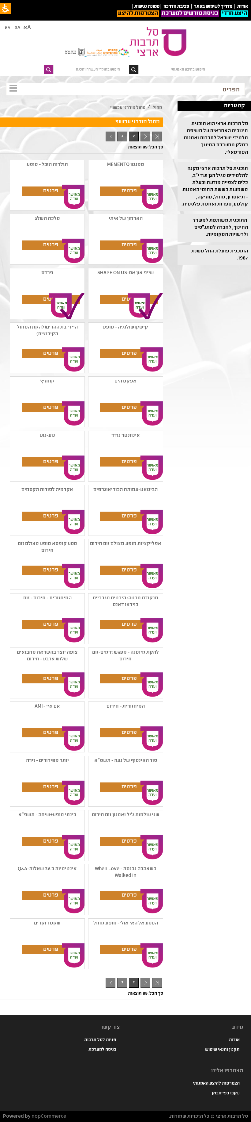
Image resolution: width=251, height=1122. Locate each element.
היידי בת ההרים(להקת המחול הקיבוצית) (47, 331)
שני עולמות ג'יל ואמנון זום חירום (125, 815)
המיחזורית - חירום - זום (47, 598)
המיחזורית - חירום (126, 706)
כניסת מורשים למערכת (190, 13)
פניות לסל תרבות (100, 1040)
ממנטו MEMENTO (125, 165)
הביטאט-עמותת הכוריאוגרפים (125, 490)
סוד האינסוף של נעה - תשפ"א (125, 761)
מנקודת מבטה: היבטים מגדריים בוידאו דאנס (125, 601)
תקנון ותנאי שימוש (222, 1049)
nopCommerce (49, 1117)
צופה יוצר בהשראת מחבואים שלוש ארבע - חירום (47, 656)
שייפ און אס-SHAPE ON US (125, 273)
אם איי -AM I (47, 706)
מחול (157, 108)
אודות (234, 1040)
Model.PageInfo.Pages (110, 136)
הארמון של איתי (126, 219)
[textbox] (172, 69)
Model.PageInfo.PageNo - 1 (143, 137)
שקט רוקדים (47, 923)
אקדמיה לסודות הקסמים (47, 490)
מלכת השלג (47, 219)
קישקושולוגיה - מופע (125, 327)
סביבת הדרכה (176, 6)
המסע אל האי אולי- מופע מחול (125, 923)
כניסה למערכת (102, 1049)
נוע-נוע (47, 436)
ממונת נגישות (146, 6)
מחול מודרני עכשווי (127, 108)
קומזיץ (47, 381)
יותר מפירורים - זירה (47, 761)
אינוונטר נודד (125, 436)
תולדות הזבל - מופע (47, 165)
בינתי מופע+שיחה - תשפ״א (47, 815)
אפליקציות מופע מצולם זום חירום (125, 544)
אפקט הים (125, 381)
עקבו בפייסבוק (226, 1093)
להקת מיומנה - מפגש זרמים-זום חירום (125, 656)
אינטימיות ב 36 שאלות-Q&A (47, 869)
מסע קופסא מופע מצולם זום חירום (47, 547)
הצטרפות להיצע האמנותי (216, 1083)
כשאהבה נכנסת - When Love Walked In (125, 872)
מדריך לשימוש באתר (213, 6)
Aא (7, 27)
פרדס (47, 273)
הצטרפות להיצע (138, 13)
